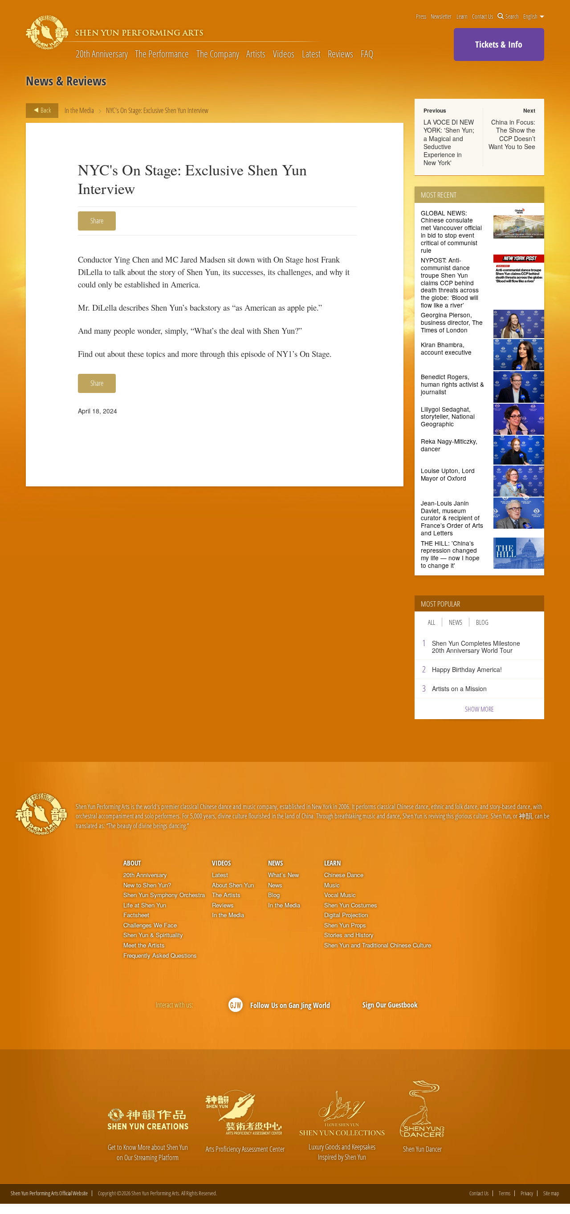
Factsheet (136, 915)
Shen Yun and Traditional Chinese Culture (377, 945)
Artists (255, 53)
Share (96, 221)
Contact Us (482, 16)
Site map (551, 1193)
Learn (462, 16)
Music (332, 885)
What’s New (283, 875)
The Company (217, 53)
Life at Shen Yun (144, 905)
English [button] (531, 16)
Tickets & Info (498, 44)
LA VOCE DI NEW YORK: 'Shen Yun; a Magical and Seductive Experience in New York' (448, 142)
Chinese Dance (343, 875)
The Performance (162, 53)
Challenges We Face (150, 925)
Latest (311, 53)
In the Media (79, 110)
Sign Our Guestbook (390, 1005)
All (431, 622)
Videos (283, 53)
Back (45, 109)
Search (512, 16)
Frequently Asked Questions (160, 955)
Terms (504, 1193)
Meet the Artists (144, 945)
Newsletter (441, 16)
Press (421, 16)
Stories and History (349, 935)
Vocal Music (340, 895)
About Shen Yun (233, 885)
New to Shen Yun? (147, 885)
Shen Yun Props (345, 925)
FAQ (367, 53)
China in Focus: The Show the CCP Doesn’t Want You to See (512, 134)
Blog (482, 622)
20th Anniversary (102, 53)
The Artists (226, 895)
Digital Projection (346, 915)
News (455, 622)
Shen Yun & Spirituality (153, 935)
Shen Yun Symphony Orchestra (164, 895)
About (132, 862)
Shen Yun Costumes (350, 905)
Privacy (527, 1193)
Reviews (340, 53)
